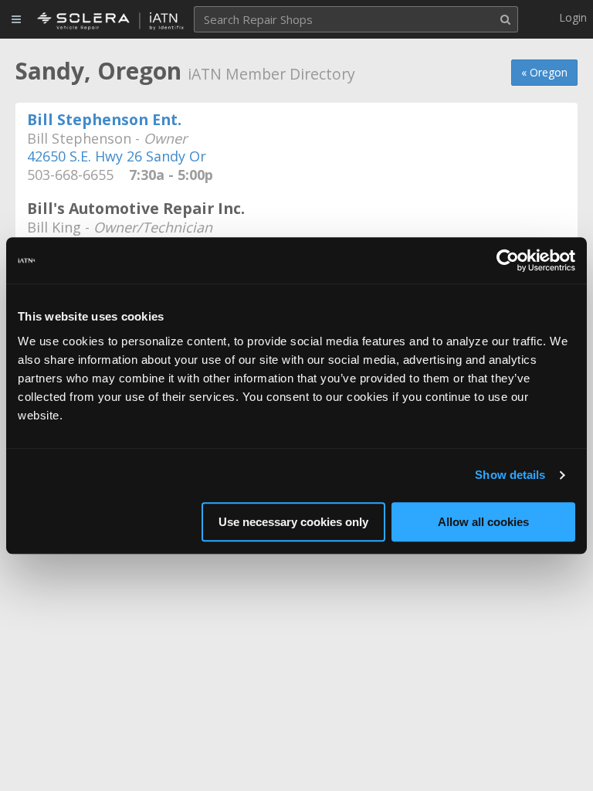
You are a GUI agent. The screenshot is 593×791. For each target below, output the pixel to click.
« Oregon (544, 72)
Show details (510, 474)
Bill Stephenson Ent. (104, 119)
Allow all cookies (483, 521)
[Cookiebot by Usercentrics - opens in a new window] (507, 260)
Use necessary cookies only (293, 521)
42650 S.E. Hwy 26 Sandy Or (116, 156)
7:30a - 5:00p (165, 175)
